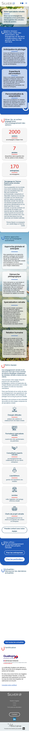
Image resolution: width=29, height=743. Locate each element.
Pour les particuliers (14, 559)
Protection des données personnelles (13, 728)
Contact (14, 714)
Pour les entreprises (14, 553)
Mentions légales (14, 701)
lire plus (8, 633)
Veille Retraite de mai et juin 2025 (8, 589)
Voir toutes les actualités (14, 642)
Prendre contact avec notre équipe (14, 530)
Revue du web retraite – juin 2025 (19, 589)
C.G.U (14, 703)
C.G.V (14, 705)
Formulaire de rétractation (14, 707)
